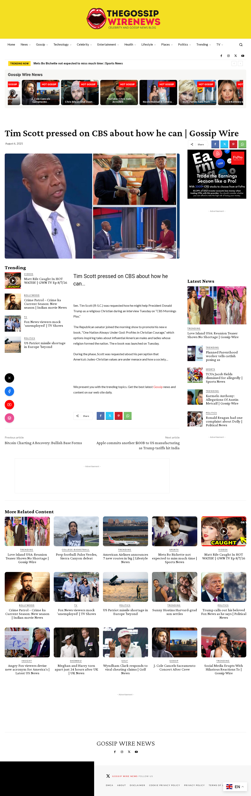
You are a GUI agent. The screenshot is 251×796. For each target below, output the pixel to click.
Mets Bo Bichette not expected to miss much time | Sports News (78, 63)
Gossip (158, 387)
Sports (210, 369)
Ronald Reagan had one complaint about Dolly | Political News (224, 421)
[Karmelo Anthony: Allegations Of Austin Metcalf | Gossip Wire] (195, 397)
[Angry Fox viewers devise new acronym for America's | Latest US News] (27, 642)
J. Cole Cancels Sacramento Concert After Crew (175, 667)
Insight (27, 661)
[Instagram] (228, 55)
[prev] (234, 63)
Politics (29, 338)
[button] (240, 44)
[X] (9, 378)
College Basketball (76, 549)
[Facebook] (221, 55)
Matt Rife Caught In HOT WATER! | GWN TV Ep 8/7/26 (45, 281)
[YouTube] (9, 404)
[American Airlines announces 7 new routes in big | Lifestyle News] (125, 531)
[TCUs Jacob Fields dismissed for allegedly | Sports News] (195, 375)
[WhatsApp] (242, 144)
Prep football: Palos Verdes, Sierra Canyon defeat (76, 556)
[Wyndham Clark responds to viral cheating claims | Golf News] (125, 642)
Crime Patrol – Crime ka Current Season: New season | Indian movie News (45, 303)
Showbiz (76, 661)
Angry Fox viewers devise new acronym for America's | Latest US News (27, 669)
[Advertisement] (216, 237)
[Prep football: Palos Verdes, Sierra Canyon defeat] (76, 531)
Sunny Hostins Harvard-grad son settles (174, 612)
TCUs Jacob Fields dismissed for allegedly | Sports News (224, 377)
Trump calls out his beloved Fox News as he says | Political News (223, 613)
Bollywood (32, 295)
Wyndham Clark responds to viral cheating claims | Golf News (125, 669)
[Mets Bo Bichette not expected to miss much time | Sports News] (174, 531)
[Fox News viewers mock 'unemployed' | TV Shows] (13, 323)
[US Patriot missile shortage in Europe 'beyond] (13, 345)
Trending (194, 328)
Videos (28, 274)
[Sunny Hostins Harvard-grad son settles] (174, 587)
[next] (240, 63)
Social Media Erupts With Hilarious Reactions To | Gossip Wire (223, 669)
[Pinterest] (233, 144)
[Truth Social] (9, 418)
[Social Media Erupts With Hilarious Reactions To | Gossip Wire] (223, 642)
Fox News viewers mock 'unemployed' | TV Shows (43, 324)
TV (25, 317)
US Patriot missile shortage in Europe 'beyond (44, 345)
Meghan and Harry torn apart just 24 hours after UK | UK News (76, 669)
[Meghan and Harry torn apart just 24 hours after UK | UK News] (76, 642)
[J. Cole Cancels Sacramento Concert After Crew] (174, 642)
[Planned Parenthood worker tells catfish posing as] (195, 353)
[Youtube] (242, 55)
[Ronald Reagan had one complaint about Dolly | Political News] (195, 418)
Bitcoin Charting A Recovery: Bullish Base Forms (43, 443)
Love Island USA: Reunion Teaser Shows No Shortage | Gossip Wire (213, 335)
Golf (125, 661)
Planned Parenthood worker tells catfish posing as (222, 356)
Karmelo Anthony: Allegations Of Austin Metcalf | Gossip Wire (222, 399)
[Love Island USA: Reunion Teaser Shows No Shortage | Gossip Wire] (216, 305)
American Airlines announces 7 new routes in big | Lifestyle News (125, 558)
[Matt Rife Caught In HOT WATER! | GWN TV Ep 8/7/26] (13, 280)
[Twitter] (235, 55)
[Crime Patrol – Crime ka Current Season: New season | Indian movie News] (13, 302)
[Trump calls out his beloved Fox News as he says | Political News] (223, 587)
